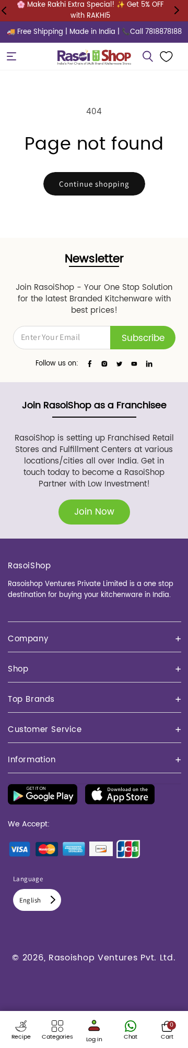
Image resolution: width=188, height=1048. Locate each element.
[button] (11, 56)
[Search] (148, 56)
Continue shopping (94, 184)
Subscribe (143, 338)
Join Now (94, 512)
